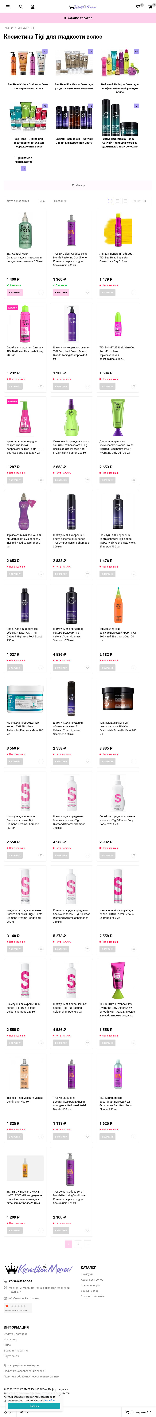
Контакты (10, 1339)
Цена (41, 201)
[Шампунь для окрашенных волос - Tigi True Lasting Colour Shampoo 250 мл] (25, 980)
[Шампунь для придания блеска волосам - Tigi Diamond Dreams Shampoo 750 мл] (71, 793)
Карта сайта (11, 1356)
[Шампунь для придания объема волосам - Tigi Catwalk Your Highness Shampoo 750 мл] (71, 605)
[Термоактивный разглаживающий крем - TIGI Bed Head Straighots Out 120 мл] (117, 605)
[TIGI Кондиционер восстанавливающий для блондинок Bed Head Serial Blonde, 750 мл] (117, 1074)
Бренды (22, 27)
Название (60, 201)
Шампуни (87, 1274)
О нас (7, 1345)
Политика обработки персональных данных (31, 1376)
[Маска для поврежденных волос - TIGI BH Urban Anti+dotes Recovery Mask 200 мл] (25, 699)
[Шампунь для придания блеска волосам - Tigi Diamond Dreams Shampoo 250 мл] (25, 793)
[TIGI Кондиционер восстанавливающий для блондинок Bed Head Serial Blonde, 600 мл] (71, 1074)
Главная (8, 27)
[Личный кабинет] (32, 7)
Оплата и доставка (16, 1334)
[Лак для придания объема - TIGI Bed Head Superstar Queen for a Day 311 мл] (117, 230)
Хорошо (34, 1406)
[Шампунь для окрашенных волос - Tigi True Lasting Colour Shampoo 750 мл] (71, 980)
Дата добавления (18, 201)
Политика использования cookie (24, 1371)
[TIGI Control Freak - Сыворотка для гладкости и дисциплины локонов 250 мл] (25, 230)
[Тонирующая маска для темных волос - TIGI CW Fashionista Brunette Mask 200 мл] (117, 699)
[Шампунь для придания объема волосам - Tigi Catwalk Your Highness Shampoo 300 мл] (71, 699)
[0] (150, 7)
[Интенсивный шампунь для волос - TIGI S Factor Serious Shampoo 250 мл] (117, 886)
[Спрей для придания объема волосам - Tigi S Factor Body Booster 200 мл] (117, 793)
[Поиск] (21, 7)
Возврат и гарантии (16, 1350)
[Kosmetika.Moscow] (39, 1268)
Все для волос (89, 1290)
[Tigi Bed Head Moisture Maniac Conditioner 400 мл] (25, 1074)
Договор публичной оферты (21, 1365)
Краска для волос (92, 1279)
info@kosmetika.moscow (24, 1298)
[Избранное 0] (138, 7)
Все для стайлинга (92, 1296)
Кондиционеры (90, 1285)
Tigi (33, 27)
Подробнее (50, 1400)
